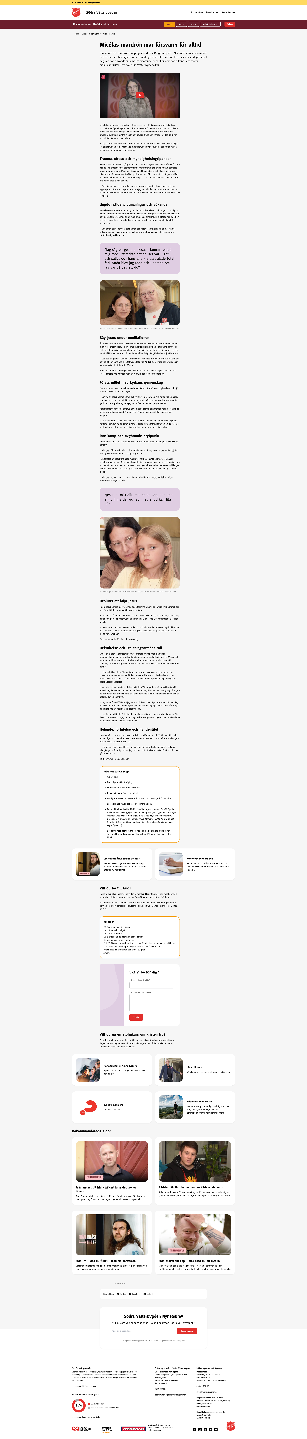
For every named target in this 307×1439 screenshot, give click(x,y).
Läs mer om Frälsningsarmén (84, 1386)
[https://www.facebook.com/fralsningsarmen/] (194, 1429)
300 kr (181, 24)
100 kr (169, 24)
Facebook (136, 1294)
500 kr (193, 24)
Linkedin (150, 1294)
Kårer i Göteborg (203, 1418)
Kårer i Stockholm (203, 1415)
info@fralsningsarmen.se (206, 1392)
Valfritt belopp (209, 24)
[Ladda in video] (140, 95)
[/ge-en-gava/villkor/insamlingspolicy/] (81, 1429)
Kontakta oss (212, 12)
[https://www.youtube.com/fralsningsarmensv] (216, 1429)
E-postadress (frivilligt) (140, 980)
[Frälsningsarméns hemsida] (231, 1426)
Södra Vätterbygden (101, 12)
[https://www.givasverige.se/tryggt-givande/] (106, 1430)
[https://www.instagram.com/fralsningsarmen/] (200, 1429)
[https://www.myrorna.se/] (133, 1429)
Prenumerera (187, 1331)
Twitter (123, 1294)
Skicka (136, 1017)
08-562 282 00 (202, 1386)
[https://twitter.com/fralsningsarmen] (210, 1429)
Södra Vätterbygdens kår (148, 687)
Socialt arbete (197, 12)
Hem (77, 34)
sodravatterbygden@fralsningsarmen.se (172, 1395)
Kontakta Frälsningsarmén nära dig (210, 1412)
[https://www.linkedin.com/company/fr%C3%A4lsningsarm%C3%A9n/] (205, 1429)
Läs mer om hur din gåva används (86, 1417)
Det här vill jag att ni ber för (142, 992)
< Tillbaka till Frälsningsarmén (86, 2)
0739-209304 (160, 1389)
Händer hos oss (228, 12)
